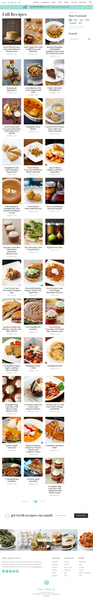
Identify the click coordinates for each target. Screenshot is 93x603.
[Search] (90, 2)
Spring (81, 20)
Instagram (55, 564)
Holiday (75, 20)
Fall (70, 20)
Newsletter (55, 562)
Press (65, 575)
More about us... (37, 567)
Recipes (36, 2)
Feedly (54, 573)
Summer (87, 20)
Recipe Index (82, 562)
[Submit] (88, 39)
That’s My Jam (68, 567)
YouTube (54, 570)
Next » (43, 501)
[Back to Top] (46, 582)
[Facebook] (4, 571)
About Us (66, 562)
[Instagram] (11, 571)
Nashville (81, 567)
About (54, 2)
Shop (60, 2)
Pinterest (54, 567)
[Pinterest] (7, 571)
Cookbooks (45, 2)
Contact (66, 564)
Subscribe (82, 2)
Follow (74, 2)
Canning (81, 570)
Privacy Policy (46, 596)
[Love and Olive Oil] (11, 2)
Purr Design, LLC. (56, 594)
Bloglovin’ (55, 575)
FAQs (65, 573)
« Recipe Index (73, 28)
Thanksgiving (72, 23)
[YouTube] (17, 571)
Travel (66, 2)
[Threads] (14, 571)
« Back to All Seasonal (76, 26)
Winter (80, 23)
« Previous (24, 501)
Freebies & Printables (85, 573)
